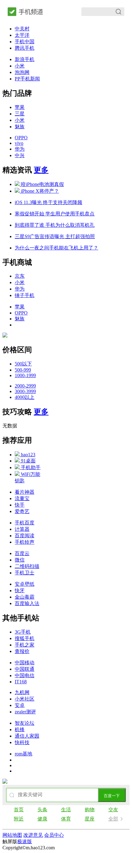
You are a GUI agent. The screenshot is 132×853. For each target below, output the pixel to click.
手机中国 (24, 41)
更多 (41, 170)
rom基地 (23, 753)
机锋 (20, 729)
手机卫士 (24, 572)
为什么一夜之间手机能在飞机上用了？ (56, 247)
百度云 (22, 553)
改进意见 (33, 835)
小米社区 (24, 698)
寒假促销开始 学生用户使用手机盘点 (55, 213)
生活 (66, 809)
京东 (20, 276)
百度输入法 (27, 603)
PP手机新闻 (27, 78)
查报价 (22, 651)
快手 (20, 505)
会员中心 (54, 835)
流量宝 (22, 498)
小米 (20, 65)
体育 (66, 818)
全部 (113, 818)
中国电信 (24, 675)
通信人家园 (27, 736)
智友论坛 (24, 723)
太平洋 (22, 35)
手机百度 (24, 522)
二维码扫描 (27, 566)
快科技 (22, 742)
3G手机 (23, 632)
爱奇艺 (22, 511)
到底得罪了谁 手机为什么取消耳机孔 (55, 225)
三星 (20, 113)
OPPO (21, 137)
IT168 (21, 681)
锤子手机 (24, 295)
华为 (20, 149)
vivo (19, 143)
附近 (19, 818)
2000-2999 (25, 385)
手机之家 (24, 644)
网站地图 (12, 835)
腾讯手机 (24, 48)
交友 (113, 809)
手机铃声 (24, 542)
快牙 (20, 590)
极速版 (24, 841)
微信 (20, 559)
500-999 (23, 369)
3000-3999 (25, 391)
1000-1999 (25, 375)
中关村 (22, 28)
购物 (90, 809)
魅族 (20, 126)
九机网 (22, 692)
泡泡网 (22, 72)
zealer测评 (25, 711)
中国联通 (24, 669)
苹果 (20, 107)
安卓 (20, 705)
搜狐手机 (24, 638)
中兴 (20, 155)
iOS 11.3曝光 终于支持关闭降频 (48, 202)
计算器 (22, 529)
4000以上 (24, 397)
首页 (19, 809)
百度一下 (112, 795)
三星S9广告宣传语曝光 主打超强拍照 (55, 236)
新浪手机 (24, 59)
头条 (42, 809)
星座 (90, 818)
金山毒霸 (24, 597)
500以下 (23, 363)
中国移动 (24, 662)
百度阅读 (24, 535)
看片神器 (24, 492)
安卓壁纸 (24, 584)
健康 (42, 818)
